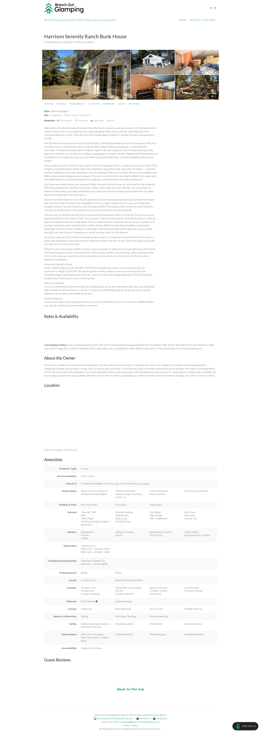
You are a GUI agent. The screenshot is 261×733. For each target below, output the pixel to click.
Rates (121, 104)
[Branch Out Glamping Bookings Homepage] (87, 8)
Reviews (134, 104)
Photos (49, 104)
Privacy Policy (130, 725)
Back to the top (130, 689)
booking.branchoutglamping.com (115, 718)
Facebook (144, 718)
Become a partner (202, 20)
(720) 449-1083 (110, 722)
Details (61, 104)
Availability (77, 104)
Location (94, 104)
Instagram (161, 718)
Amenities (109, 104)
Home (183, 20)
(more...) (111, 120)
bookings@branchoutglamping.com (139, 722)
